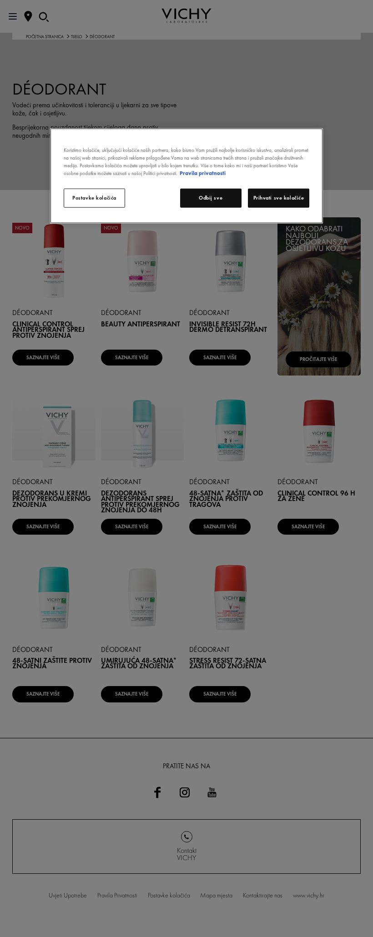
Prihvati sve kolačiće (278, 198)
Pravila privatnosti (203, 173)
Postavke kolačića (94, 198)
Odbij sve (210, 198)
